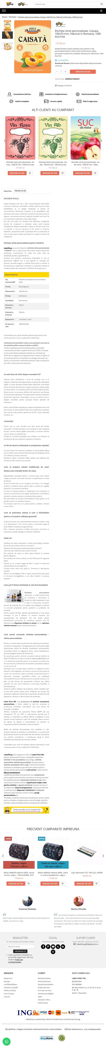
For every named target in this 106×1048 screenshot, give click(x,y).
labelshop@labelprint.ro (87, 944)
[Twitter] (58, 946)
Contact (7, 997)
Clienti (41, 973)
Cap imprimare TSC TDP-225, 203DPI (87, 872)
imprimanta (31, 782)
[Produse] (4, 11)
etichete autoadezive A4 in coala (16, 765)
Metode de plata (44, 978)
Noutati (7, 981)
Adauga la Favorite (64, 85)
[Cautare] (101, 4)
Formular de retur (45, 990)
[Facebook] (43, 946)
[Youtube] (53, 946)
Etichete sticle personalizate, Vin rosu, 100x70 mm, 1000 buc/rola (20, 163)
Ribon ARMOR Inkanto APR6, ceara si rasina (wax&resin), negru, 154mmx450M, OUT (53, 873)
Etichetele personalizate (37, 593)
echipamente (39, 775)
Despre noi (8, 978)
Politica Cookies (10, 990)
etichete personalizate (22, 762)
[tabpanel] (32, 46)
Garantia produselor (45, 984)
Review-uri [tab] (20, 190)
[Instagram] (53, 952)
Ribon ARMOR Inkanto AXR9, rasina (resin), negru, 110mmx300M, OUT (19, 873)
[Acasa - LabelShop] (15, 4)
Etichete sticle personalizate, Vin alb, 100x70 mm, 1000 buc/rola (53, 163)
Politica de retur (44, 987)
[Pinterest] (48, 946)
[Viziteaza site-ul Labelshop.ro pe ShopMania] (46, 1038)
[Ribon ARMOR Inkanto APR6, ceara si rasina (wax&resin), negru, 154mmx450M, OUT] (53, 853)
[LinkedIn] (63, 946)
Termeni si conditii (11, 987)
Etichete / (13, 17)
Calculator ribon (44, 1000)
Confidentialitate (10, 984)
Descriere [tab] (8, 191)
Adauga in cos (83, 71)
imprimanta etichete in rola (31, 780)
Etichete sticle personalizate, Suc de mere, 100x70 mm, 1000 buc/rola (85, 163)
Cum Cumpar (9, 993)
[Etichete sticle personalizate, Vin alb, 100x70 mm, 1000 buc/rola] (53, 138)
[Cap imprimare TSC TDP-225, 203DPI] (87, 853)
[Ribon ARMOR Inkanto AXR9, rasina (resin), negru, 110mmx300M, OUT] (19, 853)
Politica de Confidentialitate (15, 960)
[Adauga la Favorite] (30, 173)
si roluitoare (30, 790)
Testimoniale (43, 1003)
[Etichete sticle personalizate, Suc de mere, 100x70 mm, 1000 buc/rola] (86, 138)
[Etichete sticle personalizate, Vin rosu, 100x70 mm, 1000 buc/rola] (20, 138)
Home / (5, 17)
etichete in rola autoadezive (14, 760)
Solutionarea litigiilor (46, 993)
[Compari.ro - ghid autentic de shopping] (61, 1038)
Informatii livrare (44, 981)
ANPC (40, 997)
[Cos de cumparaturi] (101, 10)
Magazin (8, 973)
